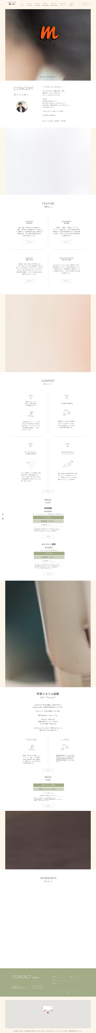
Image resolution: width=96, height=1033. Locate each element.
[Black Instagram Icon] (3, 518)
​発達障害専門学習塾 (11, 2)
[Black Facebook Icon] (3, 514)
